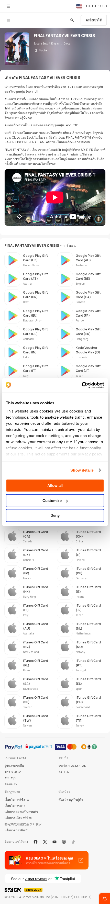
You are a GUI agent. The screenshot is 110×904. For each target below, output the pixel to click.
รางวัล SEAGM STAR (72, 766)
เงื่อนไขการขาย (15, 805)
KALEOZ (64, 772)
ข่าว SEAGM (13, 772)
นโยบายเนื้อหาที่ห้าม (18, 818)
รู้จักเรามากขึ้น (14, 766)
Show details (82, 470)
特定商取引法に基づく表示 (23, 824)
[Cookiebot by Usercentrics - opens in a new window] (81, 385)
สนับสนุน (10, 778)
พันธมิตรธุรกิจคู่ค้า (71, 799)
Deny (55, 515)
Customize (52, 500)
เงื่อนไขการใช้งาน (17, 799)
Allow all (55, 485)
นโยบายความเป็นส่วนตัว (21, 812)
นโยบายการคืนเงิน (17, 830)
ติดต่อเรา (11, 784)
